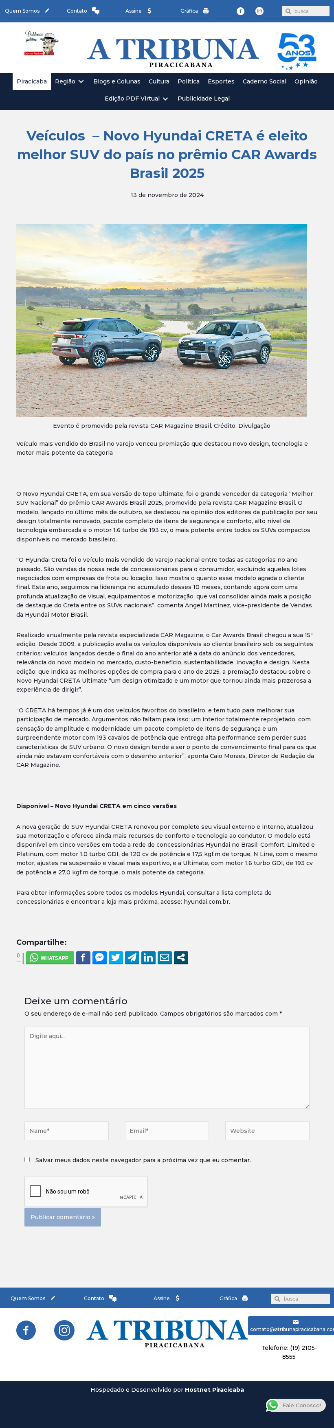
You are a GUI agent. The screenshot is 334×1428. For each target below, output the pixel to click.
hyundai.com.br (206, 901)
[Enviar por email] (165, 957)
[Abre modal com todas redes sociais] (181, 957)
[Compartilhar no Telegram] (132, 957)
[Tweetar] (116, 957)
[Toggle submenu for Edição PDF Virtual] (165, 98)
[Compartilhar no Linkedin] (148, 957)
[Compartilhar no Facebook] (83, 957)
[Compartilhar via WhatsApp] (50, 957)
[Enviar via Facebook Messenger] (99, 957)
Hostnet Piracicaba (214, 1389)
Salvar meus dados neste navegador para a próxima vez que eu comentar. (143, 1160)
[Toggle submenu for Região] (81, 81)
